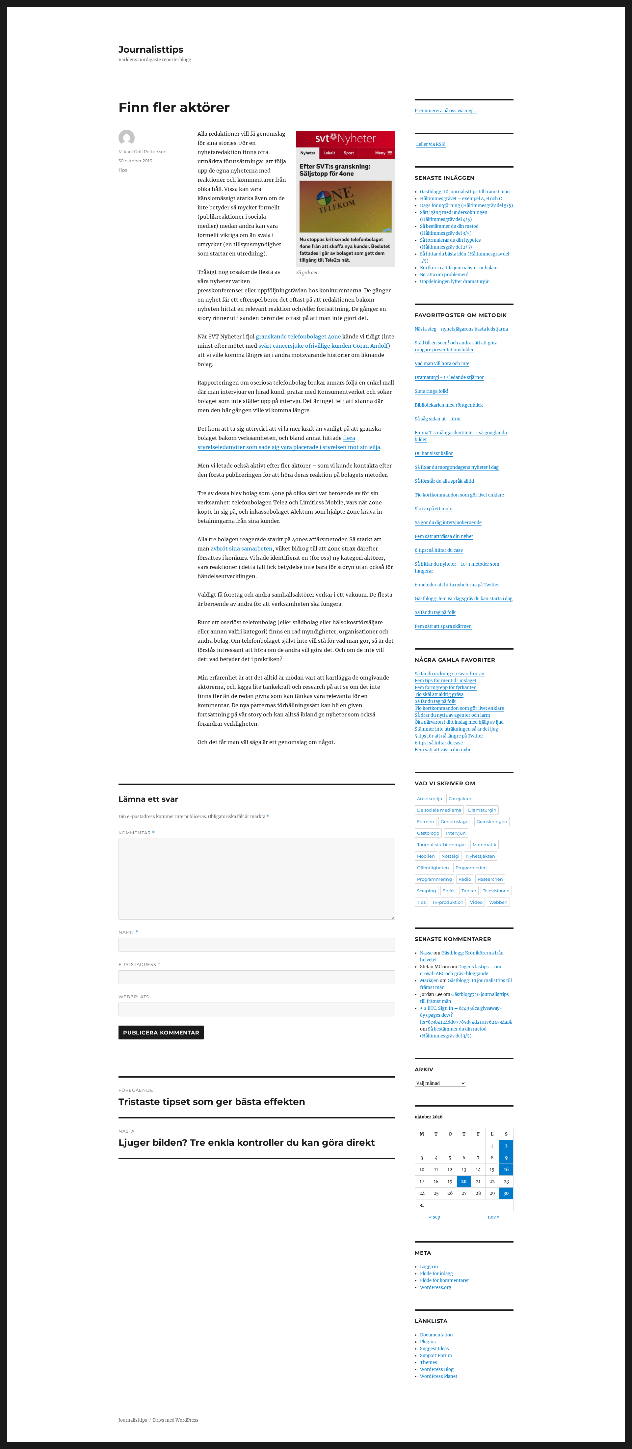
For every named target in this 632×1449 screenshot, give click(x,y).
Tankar (468, 890)
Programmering (434, 879)
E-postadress (139, 964)
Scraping (426, 890)
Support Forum (436, 1355)
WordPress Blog (437, 1369)
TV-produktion (447, 902)
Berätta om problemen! (444, 275)
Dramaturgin (482, 810)
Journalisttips (150, 49)
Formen (425, 821)
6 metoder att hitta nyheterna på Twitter (457, 585)
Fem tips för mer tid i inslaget (445, 681)
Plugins (428, 1342)
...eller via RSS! (431, 144)
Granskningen (492, 821)
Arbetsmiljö (429, 798)
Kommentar (136, 833)
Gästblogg (428, 833)
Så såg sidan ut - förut (438, 419)
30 (506, 1193)
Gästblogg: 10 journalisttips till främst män (465, 192)
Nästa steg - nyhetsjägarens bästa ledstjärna (461, 329)
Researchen (490, 879)
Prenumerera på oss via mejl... (446, 111)
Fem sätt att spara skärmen (443, 626)
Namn (128, 932)
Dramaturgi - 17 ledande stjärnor (449, 377)
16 (506, 1169)
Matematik (484, 844)
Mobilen (426, 856)
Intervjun (456, 833)
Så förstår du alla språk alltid (444, 481)
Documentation (436, 1335)
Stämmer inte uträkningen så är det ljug (456, 729)
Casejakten (461, 798)
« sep (434, 1217)
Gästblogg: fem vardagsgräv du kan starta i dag (464, 599)
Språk (449, 890)
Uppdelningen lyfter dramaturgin (455, 281)
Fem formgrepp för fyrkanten (446, 687)
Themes (428, 1362)
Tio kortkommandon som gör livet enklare (459, 495)
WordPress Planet (438, 1376)
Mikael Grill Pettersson (142, 151)
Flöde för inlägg (436, 1273)
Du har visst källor (434, 453)
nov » (494, 1217)
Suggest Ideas (434, 1349)
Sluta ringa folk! (431, 391)
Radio (465, 879)
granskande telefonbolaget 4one (298, 336)
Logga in (429, 1267)
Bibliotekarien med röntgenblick (449, 405)
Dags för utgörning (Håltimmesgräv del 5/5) (466, 205)
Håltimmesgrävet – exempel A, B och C (461, 198)
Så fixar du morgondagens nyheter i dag (457, 467)
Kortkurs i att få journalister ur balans (459, 268)
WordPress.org (435, 1287)
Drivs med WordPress (175, 1420)
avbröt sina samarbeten (242, 548)
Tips (122, 170)
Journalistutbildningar (441, 844)
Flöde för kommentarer (444, 1280)
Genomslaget (455, 821)
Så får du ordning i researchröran (450, 674)
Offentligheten (433, 867)
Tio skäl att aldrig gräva (439, 694)
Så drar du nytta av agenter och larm (452, 715)
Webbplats (133, 996)
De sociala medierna (439, 810)
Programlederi (471, 867)
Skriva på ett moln (434, 509)
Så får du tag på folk (435, 612)
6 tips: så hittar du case (439, 550)
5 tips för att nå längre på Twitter (449, 736)
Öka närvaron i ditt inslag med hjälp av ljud (459, 722)
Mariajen (429, 980)
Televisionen (496, 890)
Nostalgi (450, 856)
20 (464, 1181)
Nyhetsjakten (480, 856)
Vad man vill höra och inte (442, 363)
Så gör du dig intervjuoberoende (448, 522)
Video (476, 902)
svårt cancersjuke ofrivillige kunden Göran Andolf (323, 345)
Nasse (426, 953)
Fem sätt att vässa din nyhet (444, 536)
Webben (498, 902)
